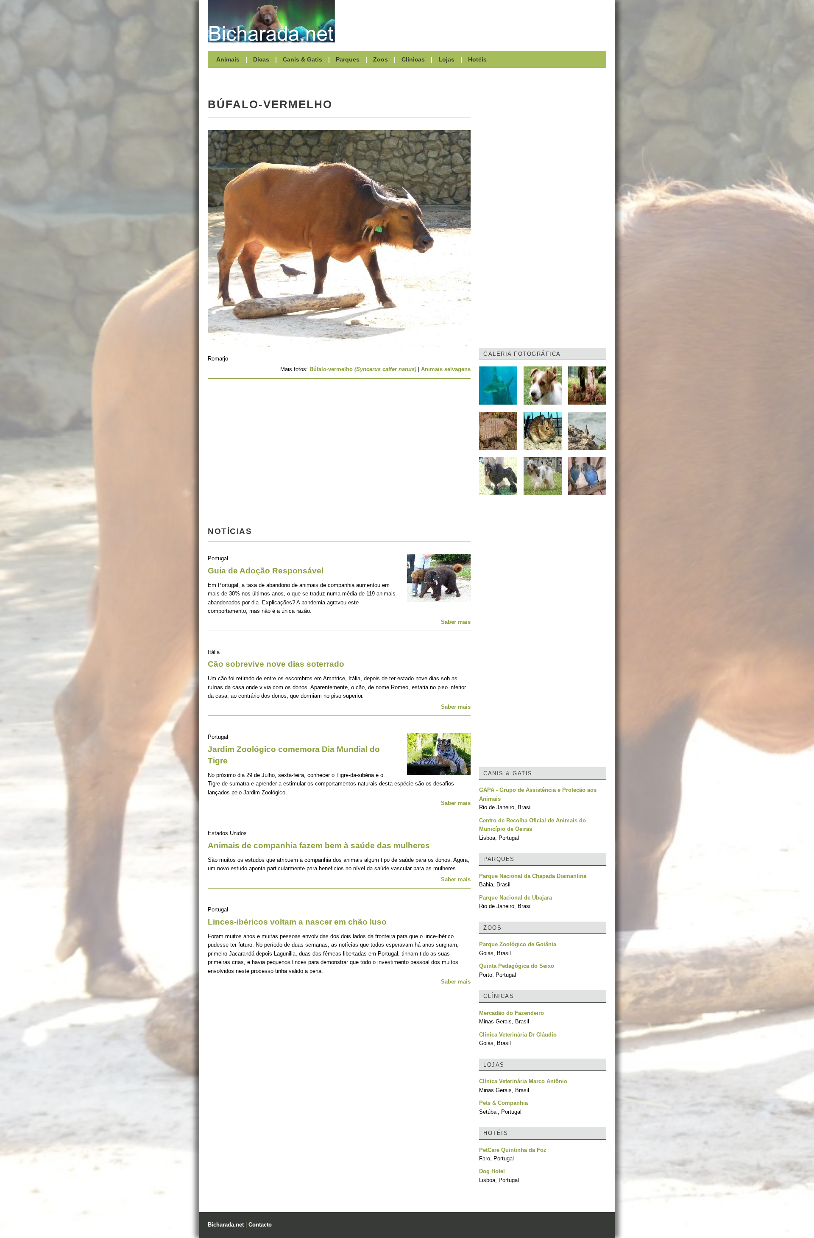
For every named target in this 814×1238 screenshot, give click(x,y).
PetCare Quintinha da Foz (512, 1150)
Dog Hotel (492, 1171)
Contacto (260, 1224)
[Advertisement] (474, 21)
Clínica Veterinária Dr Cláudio (518, 1034)
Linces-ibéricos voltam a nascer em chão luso (297, 921)
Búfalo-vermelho (362, 369)
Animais (228, 59)
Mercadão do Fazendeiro (511, 1013)
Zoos (380, 59)
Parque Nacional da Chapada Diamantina (532, 876)
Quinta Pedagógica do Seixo (516, 966)
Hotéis (477, 59)
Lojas (446, 59)
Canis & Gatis (302, 59)
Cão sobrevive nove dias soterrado (276, 664)
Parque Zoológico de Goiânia (517, 944)
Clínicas (413, 59)
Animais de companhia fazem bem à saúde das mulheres (319, 845)
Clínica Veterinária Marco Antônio (523, 1081)
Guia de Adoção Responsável (265, 570)
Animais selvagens (446, 369)
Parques (348, 59)
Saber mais (456, 622)
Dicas (261, 59)
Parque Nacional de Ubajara (515, 897)
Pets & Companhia (503, 1103)
